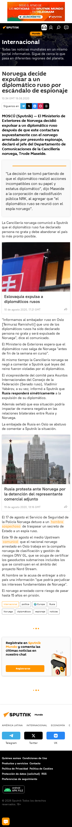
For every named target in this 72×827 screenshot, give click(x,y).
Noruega (8, 611)
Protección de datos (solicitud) (21, 774)
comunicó (10, 541)
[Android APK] (14, 790)
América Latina (12, 725)
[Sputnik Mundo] (11, 29)
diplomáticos (24, 611)
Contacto (35, 763)
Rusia (52, 604)
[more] (66, 309)
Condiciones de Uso (34, 758)
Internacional (10, 604)
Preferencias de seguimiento (19, 779)
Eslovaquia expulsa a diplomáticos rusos (23, 299)
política (25, 604)
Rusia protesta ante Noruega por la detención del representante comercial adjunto (34, 493)
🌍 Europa (39, 604)
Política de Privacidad (15, 768)
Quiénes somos (11, 758)
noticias (54, 611)
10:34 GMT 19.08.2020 (15, 98)
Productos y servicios (15, 763)
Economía (58, 725)
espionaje (40, 611)
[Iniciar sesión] (51, 27)
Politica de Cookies (41, 768)
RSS (44, 774)
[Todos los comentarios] (6, 821)
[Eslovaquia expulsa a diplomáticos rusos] (36, 267)
